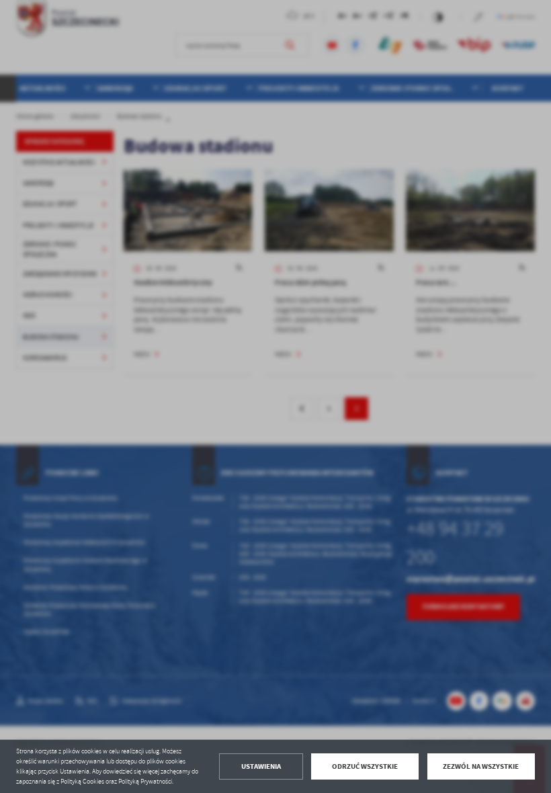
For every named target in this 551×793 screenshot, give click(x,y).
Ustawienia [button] (261, 766)
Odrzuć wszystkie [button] (365, 766)
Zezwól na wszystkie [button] (481, 766)
